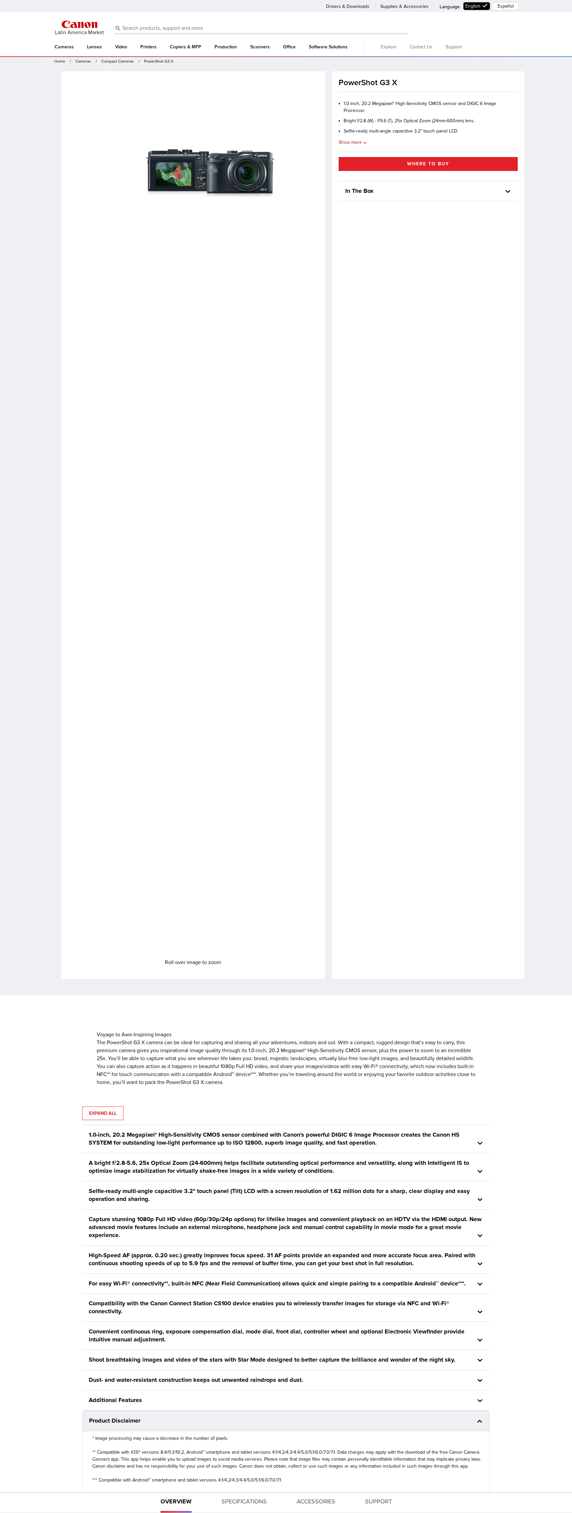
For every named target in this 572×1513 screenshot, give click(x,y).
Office (289, 47)
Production (226, 47)
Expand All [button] (103, 1113)
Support (454, 47)
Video (121, 47)
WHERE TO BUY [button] (428, 164)
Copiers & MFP (185, 47)
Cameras (64, 47)
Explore (389, 47)
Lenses (94, 47)
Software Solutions (328, 47)
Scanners (260, 47)
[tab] (176, 1502)
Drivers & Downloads (347, 6)
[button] (507, 191)
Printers (148, 47)
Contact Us (421, 47)
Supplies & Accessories (404, 6)
